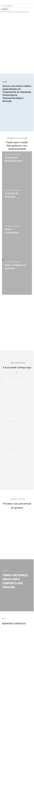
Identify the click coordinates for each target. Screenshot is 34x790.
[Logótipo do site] (15, 2)
